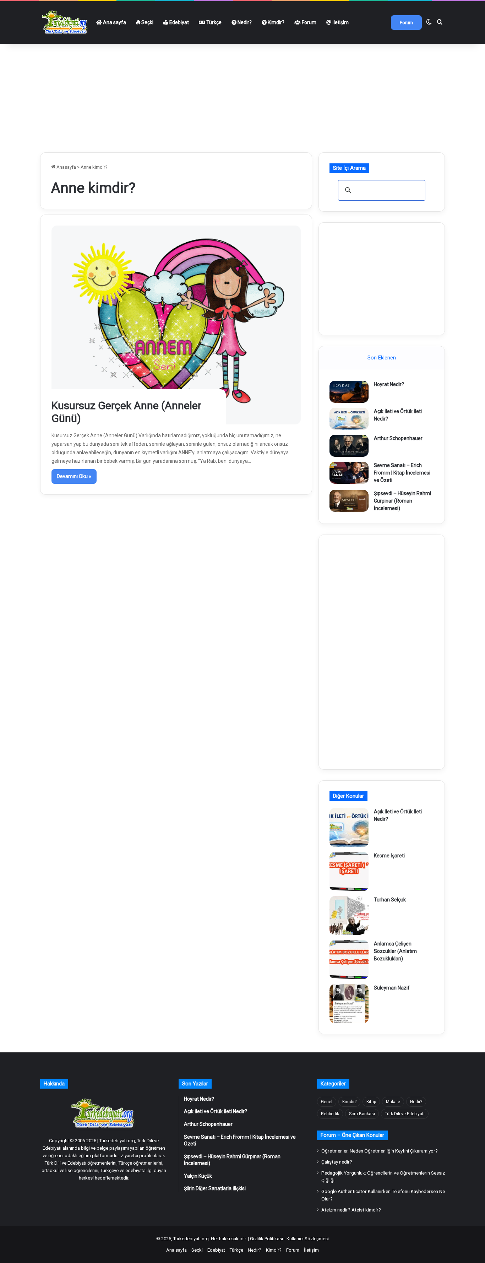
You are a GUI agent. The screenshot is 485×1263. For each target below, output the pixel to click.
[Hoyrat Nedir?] (349, 392)
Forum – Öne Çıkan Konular (352, 1135)
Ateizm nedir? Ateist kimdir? (351, 1210)
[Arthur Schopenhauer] (349, 446)
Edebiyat (178, 22)
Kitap (371, 1101)
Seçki (146, 22)
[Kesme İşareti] (349, 871)
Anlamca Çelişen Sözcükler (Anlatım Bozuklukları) (395, 951)
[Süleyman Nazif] (349, 1003)
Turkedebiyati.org (191, 1238)
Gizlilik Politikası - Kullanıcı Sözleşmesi (289, 1238)
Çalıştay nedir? (336, 1162)
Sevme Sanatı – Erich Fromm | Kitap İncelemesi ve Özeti (402, 472)
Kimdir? (275, 22)
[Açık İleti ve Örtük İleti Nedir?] (349, 419)
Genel (326, 1101)
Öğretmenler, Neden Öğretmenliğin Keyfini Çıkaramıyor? (379, 1151)
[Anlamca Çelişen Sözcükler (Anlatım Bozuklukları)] (349, 959)
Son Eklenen (381, 357)
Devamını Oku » (74, 476)
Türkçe (213, 22)
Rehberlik (330, 1113)
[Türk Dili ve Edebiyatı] (65, 22)
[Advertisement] (242, 95)
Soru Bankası (362, 1113)
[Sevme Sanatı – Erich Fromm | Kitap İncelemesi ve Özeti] (349, 473)
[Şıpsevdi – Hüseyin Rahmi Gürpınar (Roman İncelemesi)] (349, 501)
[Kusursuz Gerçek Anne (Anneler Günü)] (176, 325)
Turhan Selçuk (390, 899)
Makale (393, 1101)
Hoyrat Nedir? (389, 384)
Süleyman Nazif (392, 988)
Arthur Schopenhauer (398, 438)
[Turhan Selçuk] (349, 915)
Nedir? (244, 22)
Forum (308, 22)
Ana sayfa (114, 22)
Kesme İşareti (389, 855)
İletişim (340, 22)
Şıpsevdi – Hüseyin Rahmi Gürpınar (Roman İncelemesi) (402, 500)
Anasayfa (65, 167)
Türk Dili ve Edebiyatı (405, 1113)
